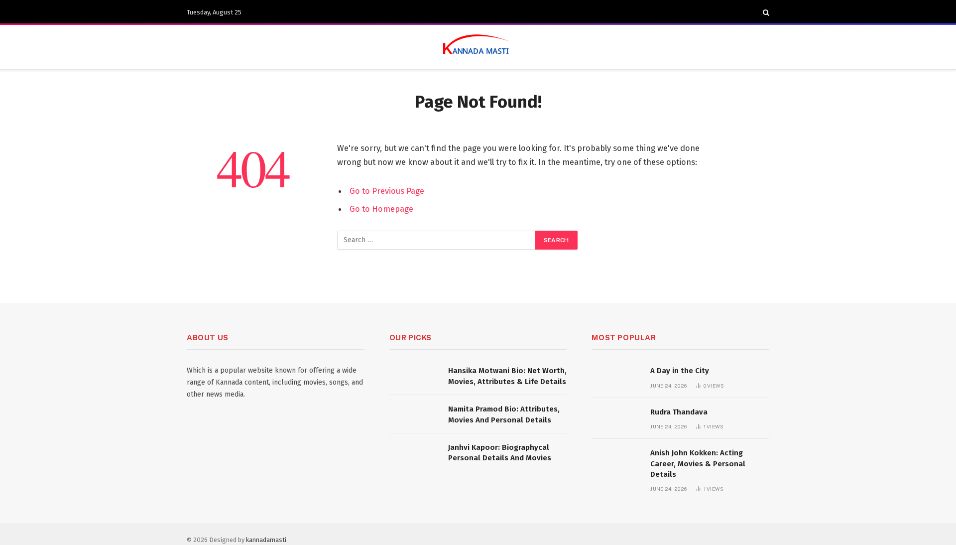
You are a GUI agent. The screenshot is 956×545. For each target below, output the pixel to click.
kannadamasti (266, 540)
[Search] (765, 12)
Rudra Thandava (679, 412)
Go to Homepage (381, 209)
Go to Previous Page (387, 191)
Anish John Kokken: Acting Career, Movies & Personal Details (697, 463)
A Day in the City (679, 370)
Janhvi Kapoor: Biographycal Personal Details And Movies (499, 452)
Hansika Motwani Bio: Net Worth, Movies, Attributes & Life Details (507, 376)
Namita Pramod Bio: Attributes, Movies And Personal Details (504, 414)
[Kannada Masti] (478, 47)
